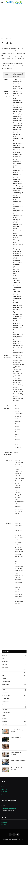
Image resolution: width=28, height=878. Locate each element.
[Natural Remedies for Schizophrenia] (5, 739)
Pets (3, 707)
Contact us (4, 789)
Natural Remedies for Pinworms (18, 745)
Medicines (4, 690)
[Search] (26, 2)
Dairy (3, 658)
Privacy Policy (4, 791)
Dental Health (5, 661)
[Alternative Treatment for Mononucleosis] (5, 769)
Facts (3, 670)
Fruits (3, 675)
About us (3, 788)
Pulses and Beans (6, 712)
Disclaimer (4, 794)
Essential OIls (5, 667)
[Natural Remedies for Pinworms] (5, 746)
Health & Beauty (5, 684)
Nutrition (3, 824)
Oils (2, 704)
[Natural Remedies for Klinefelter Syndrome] (5, 762)
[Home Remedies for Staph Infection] (5, 731)
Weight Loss (4, 724)
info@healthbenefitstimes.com (9, 807)
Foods (3, 672)
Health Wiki (4, 822)
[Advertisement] (14, 21)
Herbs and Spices (6, 687)
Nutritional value (5, 698)
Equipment (4, 664)
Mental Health (5, 692)
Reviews (4, 715)
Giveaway (4, 678)
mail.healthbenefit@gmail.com (9, 808)
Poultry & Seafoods (6, 709)
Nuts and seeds (5, 701)
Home (2, 786)
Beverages (4, 655)
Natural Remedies (6, 695)
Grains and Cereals (6, 681)
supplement (4, 718)
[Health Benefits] (14, 2)
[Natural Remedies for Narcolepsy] (5, 754)
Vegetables (4, 721)
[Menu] (2, 2)
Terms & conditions (6, 793)
